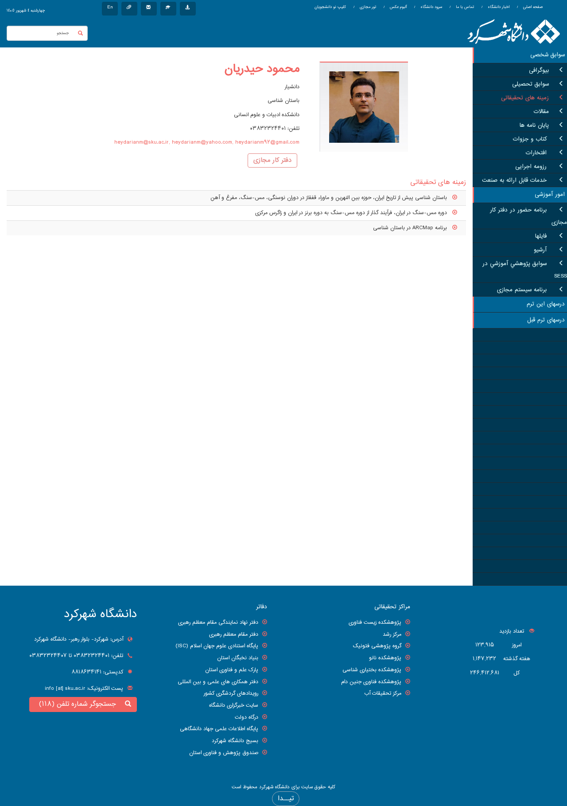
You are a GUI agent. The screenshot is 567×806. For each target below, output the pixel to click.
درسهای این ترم (546, 304)
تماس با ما (464, 7)
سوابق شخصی (547, 55)
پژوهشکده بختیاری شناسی (371, 670)
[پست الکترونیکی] (149, 9)
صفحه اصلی (533, 7)
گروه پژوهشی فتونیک (377, 646)
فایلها (542, 236)
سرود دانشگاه (430, 7)
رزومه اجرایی (532, 166)
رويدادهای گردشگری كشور (231, 693)
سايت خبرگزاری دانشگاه (233, 705)
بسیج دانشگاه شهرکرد (235, 741)
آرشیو (541, 250)
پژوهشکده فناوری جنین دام (371, 682)
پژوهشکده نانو (385, 658)
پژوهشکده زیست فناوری (375, 622)
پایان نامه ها (534, 125)
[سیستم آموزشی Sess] (168, 9)
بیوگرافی (539, 70)
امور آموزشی (550, 194)
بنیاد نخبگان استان (237, 658)
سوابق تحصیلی (530, 84)
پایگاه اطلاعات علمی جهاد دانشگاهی (219, 729)
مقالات (541, 111)
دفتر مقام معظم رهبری (233, 634)
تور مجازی (367, 7)
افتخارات (537, 153)
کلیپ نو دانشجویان (330, 7)
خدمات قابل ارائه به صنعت (515, 180)
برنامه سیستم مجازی (523, 290)
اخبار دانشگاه (497, 7)
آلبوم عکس (397, 7)
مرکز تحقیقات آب (382, 693)
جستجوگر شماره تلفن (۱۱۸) (79, 704)
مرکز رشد (392, 634)
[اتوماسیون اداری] (129, 9)
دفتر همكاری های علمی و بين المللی (218, 682)
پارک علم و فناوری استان (231, 670)
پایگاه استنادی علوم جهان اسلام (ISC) (216, 646)
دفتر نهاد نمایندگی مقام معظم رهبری (218, 622)
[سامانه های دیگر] (188, 9)
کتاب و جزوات (531, 139)
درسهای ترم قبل (546, 320)
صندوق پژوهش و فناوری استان (223, 753)
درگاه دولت (246, 717)
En (110, 7)
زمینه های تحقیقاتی (525, 98)
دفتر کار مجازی (272, 160)
